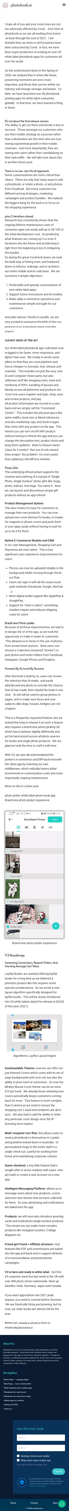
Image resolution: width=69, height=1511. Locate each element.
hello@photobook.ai (23, 1327)
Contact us (8, 1408)
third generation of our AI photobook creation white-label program (33, 327)
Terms (13, 1503)
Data (55, 1503)
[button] (64, 4)
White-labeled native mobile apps (18, 1388)
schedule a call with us (30, 1323)
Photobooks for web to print (15, 1392)
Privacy (34, 1503)
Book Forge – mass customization (17, 1383)
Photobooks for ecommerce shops (17, 1396)
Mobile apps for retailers (14, 1400)
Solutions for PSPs (11, 1404)
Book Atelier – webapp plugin (16, 1379)
